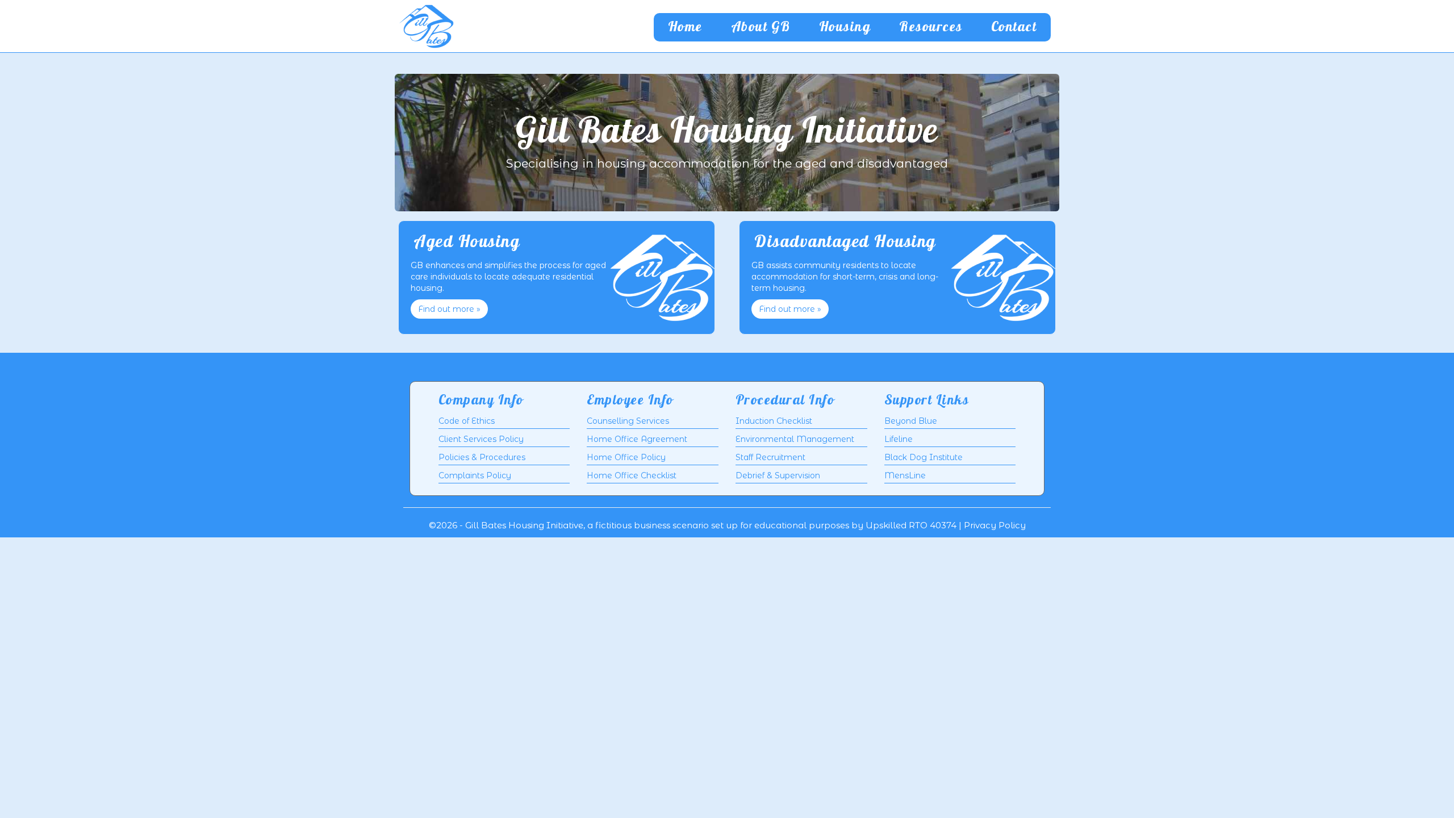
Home (685, 27)
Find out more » (449, 309)
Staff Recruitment (770, 457)
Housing (845, 27)
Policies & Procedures (481, 457)
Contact (1014, 27)
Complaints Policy (474, 475)
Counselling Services (628, 421)
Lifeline (898, 439)
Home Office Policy (626, 457)
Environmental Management (795, 439)
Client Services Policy (481, 439)
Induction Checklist (774, 421)
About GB (761, 27)
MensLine (905, 475)
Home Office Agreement (637, 439)
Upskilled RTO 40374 (911, 525)
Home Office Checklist (631, 475)
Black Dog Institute (923, 457)
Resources (931, 27)
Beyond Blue (910, 421)
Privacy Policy (995, 525)
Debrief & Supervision (778, 475)
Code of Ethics (466, 421)
